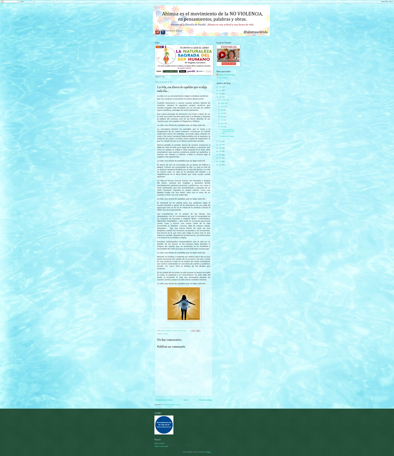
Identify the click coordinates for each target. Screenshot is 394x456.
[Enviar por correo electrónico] (192, 331)
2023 (220, 97)
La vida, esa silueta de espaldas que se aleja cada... (227, 131)
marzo (223, 123)
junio (222, 113)
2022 (220, 141)
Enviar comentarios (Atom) (172, 404)
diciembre (224, 100)
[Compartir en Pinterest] (200, 331)
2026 (220, 87)
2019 (220, 151)
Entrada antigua (205, 399)
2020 (220, 148)
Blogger (208, 452)
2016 (220, 161)
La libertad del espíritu (227, 136)
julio (222, 110)
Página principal (159, 443)
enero (222, 127)
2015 (220, 165)
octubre (223, 103)
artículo (166, 334)
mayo (222, 116)
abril (222, 120)
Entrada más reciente (164, 399)
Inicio (185, 399)
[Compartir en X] (196, 331)
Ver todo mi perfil (221, 78)
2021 (220, 145)
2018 (220, 155)
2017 (220, 158)
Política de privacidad (161, 446)
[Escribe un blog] (194, 331)
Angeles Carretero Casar (227, 75)
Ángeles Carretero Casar (168, 30)
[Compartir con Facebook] (198, 331)
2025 (220, 90)
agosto (223, 106)
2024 (220, 94)
